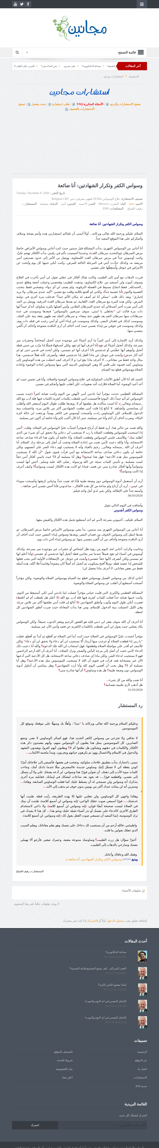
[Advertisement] (79, 145)
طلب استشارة (61, 104)
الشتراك (92, 920)
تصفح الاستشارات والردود (125, 104)
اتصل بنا (142, 1068)
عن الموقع (141, 1060)
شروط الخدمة (65, 1060)
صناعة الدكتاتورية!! (108, 66)
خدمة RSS (141, 1086)
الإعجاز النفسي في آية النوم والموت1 (105, 1017)
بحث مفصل (38, 104)
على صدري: (87, 66)
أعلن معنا (67, 1077)
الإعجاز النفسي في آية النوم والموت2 (105, 1001)
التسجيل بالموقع (63, 1051)
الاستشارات (140, 1077)
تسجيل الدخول (115, 920)
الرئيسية (142, 1051)
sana (131, 203)
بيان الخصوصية (64, 1068)
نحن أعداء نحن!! (66, 66)
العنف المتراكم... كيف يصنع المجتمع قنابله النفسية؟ (98, 968)
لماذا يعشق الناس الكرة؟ (112, 984)
